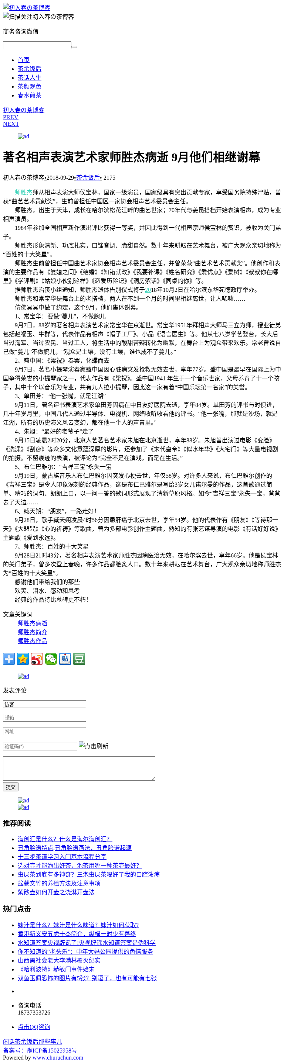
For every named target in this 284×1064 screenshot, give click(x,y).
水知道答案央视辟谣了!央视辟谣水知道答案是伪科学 (87, 943)
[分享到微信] (51, 659)
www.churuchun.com (58, 1057)
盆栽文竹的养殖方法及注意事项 (59, 883)
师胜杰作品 (32, 641)
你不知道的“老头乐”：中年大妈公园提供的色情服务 (85, 952)
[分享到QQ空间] (23, 659)
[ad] (23, 136)
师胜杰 (24, 192)
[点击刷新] (93, 745)
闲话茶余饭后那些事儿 (32, 1042)
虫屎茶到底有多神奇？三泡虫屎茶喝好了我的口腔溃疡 (89, 874)
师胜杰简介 (32, 632)
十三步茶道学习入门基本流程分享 (62, 857)
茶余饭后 (29, 69)
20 (148, 290)
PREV (10, 117)
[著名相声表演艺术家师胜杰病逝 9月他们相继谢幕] (26, 8)
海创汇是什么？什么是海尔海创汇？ (65, 839)
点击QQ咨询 (34, 1027)
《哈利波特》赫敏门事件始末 (56, 969)
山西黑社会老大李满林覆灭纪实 (59, 960)
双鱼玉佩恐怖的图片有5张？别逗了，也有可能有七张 (87, 978)
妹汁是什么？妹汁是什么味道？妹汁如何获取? (78, 925)
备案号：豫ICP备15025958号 (40, 1050)
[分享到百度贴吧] (65, 659)
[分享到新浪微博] (37, 659)
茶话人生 (29, 78)
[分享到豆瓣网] (79, 659)
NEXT (11, 124)
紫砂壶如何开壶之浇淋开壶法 (56, 892)
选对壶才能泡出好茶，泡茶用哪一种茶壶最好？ (80, 866)
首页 (24, 60)
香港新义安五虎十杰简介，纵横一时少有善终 (77, 934)
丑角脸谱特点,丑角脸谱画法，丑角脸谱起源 (75, 848)
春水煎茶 (29, 95)
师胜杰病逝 (32, 623)
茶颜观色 (29, 86)
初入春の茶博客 (23, 110)
